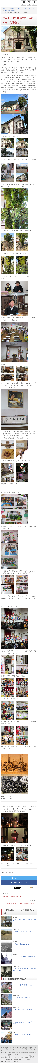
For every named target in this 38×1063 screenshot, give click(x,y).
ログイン (34, 4)
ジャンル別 (31, 8)
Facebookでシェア (20, 882)
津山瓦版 (5, 3)
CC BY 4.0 (17, 1057)
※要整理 (18, 8)
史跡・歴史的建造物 (10, 10)
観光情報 (24, 8)
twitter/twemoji (21, 1056)
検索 (29, 4)
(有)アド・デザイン (26, 1059)
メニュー (24, 4)
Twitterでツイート (20, 878)
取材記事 (11, 8)
